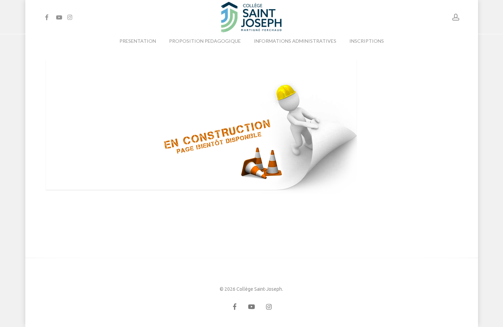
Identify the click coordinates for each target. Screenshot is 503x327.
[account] (456, 17)
